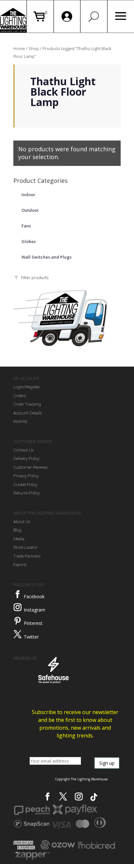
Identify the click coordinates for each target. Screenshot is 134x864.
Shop (34, 48)
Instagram (34, 610)
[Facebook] (17, 594)
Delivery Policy (26, 458)
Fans (26, 226)
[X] (63, 797)
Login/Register (26, 387)
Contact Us (23, 450)
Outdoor (30, 210)
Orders (19, 395)
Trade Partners (26, 556)
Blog (17, 530)
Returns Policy (26, 493)
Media (18, 538)
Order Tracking (27, 404)
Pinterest (33, 623)
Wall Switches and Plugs (46, 257)
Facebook (34, 596)
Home (19, 48)
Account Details (27, 413)
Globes (28, 241)
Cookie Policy (25, 484)
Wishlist (20, 421)
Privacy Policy (25, 475)
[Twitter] (17, 634)
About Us (21, 521)
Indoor (28, 194)
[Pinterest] (17, 621)
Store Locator (25, 547)
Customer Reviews (30, 467)
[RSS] (93, 797)
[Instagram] (17, 607)
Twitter (31, 637)
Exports (20, 564)
